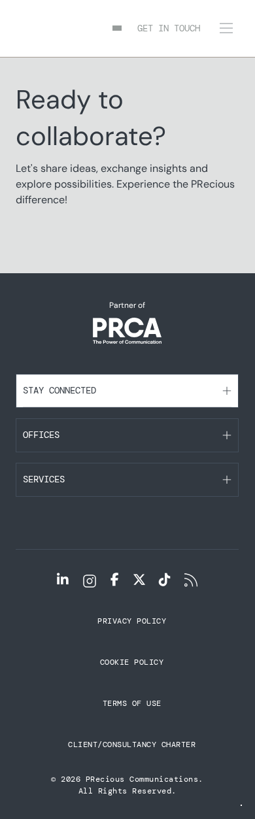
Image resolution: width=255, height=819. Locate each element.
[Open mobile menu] (226, 28)
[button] (127, 391)
